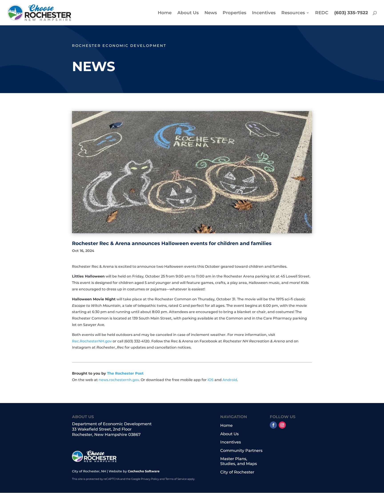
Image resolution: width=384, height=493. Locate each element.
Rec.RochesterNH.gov (92, 341)
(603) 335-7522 (351, 13)
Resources (293, 13)
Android (229, 380)
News (210, 13)
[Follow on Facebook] (273, 425)
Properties (234, 13)
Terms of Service (176, 479)
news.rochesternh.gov (119, 380)
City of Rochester (237, 472)
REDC (321, 13)
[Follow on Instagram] (282, 425)
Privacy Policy (150, 479)
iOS (211, 380)
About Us (188, 13)
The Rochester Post (125, 373)
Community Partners (241, 450)
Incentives (264, 13)
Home (165, 13)
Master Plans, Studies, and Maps (238, 461)
